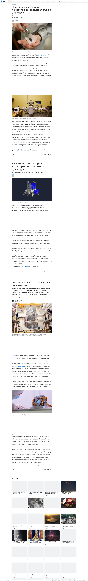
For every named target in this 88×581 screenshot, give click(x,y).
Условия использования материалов (60, 580)
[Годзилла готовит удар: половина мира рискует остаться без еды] (19, 554)
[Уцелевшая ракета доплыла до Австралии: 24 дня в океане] (52, 489)
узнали (19, 149)
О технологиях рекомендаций (71, 580)
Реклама (8, 580)
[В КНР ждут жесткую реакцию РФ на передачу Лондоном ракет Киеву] (35, 570)
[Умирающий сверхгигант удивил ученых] (35, 489)
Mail (1, 580)
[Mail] (1, 1)
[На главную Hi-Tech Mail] (4, 1)
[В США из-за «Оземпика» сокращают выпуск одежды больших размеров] (35, 554)
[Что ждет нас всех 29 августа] (52, 538)
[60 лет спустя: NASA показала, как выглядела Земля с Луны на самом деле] (19, 538)
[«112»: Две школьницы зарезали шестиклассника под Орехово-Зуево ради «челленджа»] (68, 538)
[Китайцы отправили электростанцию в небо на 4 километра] (19, 570)
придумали (43, 55)
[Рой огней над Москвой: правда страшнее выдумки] (68, 489)
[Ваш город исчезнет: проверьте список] (35, 521)
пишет (26, 208)
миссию (27, 465)
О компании (5, 580)
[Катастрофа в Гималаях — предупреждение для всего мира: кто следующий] (68, 521)
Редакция (53, 580)
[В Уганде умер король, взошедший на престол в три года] (35, 538)
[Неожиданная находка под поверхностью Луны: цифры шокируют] (35, 505)
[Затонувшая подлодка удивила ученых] (19, 505)
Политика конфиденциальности (81, 580)
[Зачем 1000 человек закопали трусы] (52, 570)
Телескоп (14, 355)
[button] (32, 36)
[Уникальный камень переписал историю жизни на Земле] (52, 521)
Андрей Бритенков (18, 20)
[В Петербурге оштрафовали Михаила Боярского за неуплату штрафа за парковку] (52, 505)
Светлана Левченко (18, 300)
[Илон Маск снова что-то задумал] (68, 570)
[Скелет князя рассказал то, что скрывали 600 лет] (19, 489)
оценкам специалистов (18, 366)
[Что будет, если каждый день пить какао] (68, 505)
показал (26, 266)
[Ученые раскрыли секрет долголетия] (19, 521)
